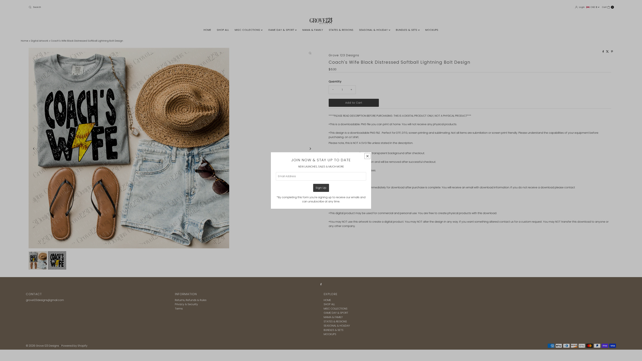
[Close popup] (367, 156)
